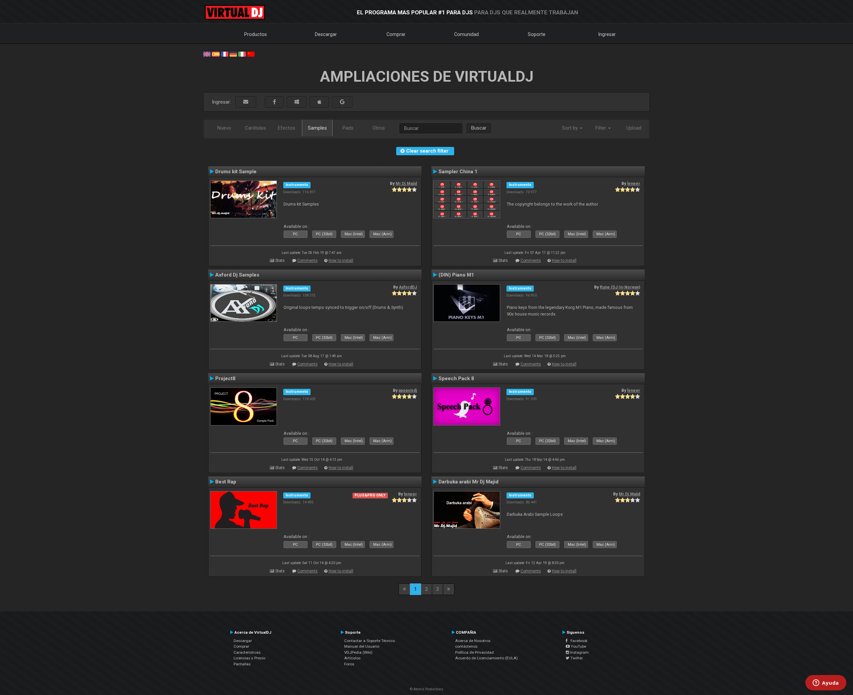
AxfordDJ (408, 287)
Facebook (577, 640)
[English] (207, 54)
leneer (633, 183)
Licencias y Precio (249, 658)
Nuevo (224, 128)
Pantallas (242, 664)
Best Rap (225, 482)
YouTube (578, 646)
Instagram (579, 652)
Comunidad (466, 34)
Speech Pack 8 (456, 378)
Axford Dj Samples (237, 275)
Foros (349, 664)
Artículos (352, 658)
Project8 (225, 378)
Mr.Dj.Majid (406, 183)
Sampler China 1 (457, 172)
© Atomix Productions (426, 689)
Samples (317, 128)
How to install (341, 260)
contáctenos (466, 646)
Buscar (478, 128)
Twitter (576, 658)
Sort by (570, 128)
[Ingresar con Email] (245, 102)
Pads (348, 128)
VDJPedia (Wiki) (358, 652)
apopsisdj (408, 390)
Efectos (286, 128)
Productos (255, 34)
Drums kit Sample (236, 172)
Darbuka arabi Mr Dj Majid (468, 482)
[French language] (224, 54)
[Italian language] (242, 54)
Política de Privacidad (474, 652)
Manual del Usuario (361, 646)
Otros (379, 128)
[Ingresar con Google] (342, 102)
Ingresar (607, 34)
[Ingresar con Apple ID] (319, 102)
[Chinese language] (251, 54)
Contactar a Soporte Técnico (369, 640)
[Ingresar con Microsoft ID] (297, 102)
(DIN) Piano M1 (456, 275)
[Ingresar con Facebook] (274, 102)
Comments (307, 260)
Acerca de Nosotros (472, 640)
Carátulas (255, 128)
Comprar (396, 34)
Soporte (536, 34)
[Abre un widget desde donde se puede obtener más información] (825, 683)
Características (247, 652)
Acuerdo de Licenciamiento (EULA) (486, 658)
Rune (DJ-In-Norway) (620, 287)
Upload (633, 128)
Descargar (326, 34)
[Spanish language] (215, 54)
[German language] (233, 54)
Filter (601, 128)
